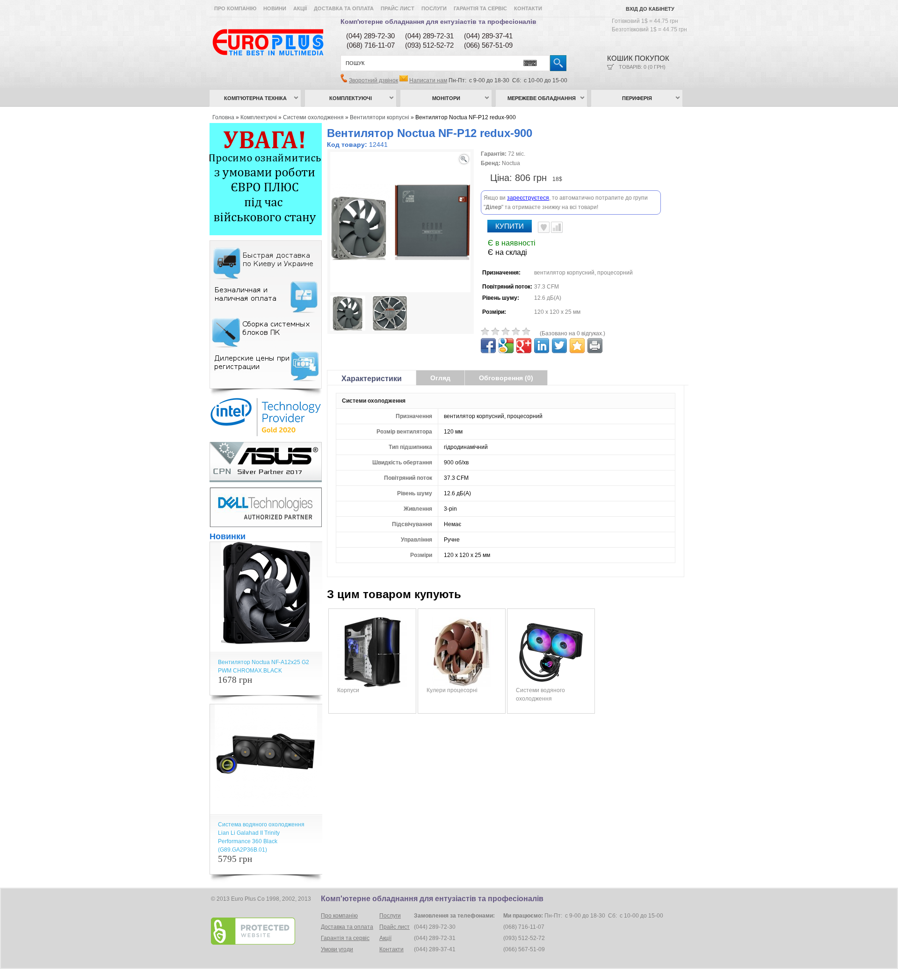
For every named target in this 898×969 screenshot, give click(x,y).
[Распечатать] (594, 345)
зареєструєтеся (528, 198)
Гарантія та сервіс (480, 8)
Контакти (528, 8)
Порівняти (557, 227)
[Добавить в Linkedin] (541, 345)
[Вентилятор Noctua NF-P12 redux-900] (347, 314)
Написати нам (428, 80)
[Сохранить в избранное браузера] (577, 345)
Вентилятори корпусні (379, 117)
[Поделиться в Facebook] (488, 345)
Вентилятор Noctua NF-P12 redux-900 (465, 117)
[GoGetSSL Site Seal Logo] (265, 931)
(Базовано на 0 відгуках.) (572, 333)
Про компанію (235, 8)
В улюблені (544, 227)
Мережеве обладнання (541, 98)
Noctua (511, 163)
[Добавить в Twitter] (559, 345)
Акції (300, 8)
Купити (509, 226)
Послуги (434, 8)
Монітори (446, 98)
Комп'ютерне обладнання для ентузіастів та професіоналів (438, 21)
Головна (223, 117)
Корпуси (348, 690)
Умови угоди (337, 949)
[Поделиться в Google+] (523, 345)
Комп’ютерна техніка (255, 98)
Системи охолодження (313, 117)
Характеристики (371, 379)
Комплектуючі (350, 98)
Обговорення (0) (506, 378)
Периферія (637, 98)
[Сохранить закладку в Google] (506, 345)
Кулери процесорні (452, 690)
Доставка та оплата (344, 8)
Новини (274, 8)
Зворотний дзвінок (373, 80)
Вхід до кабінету (650, 9)
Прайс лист (397, 8)
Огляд (440, 378)
